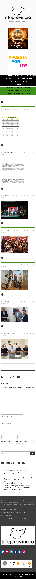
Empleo (10, 88)
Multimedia (26, 93)
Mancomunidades (25, 79)
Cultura (18, 91)
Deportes (28, 91)
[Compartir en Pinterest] (30, 109)
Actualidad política (23, 88)
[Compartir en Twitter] (24, 109)
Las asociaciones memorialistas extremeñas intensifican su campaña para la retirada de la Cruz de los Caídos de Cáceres (19, 472)
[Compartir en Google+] (27, 109)
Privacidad (30, 574)
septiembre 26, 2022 (7, 303)
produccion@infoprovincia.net (9, 512)
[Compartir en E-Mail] (33, 109)
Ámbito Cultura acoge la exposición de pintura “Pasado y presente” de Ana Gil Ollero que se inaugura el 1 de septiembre (17, 487)
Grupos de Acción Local (20, 81)
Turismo (9, 91)
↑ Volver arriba (18, 576)
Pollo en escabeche (9, 468)
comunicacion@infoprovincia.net (10, 519)
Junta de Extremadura (14, 76)
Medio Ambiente (14, 93)
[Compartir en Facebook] (21, 109)
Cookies (18, 574)
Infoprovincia (5, 109)
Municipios (20, 84)
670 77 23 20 (23, 512)
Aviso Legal (24, 574)
